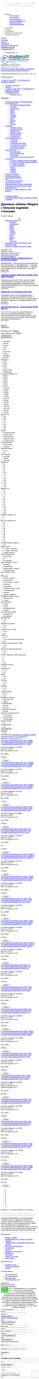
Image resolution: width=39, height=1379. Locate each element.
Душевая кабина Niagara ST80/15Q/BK (15, 1079)
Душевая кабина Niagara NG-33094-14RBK (16, 1169)
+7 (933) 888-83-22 (23, 80)
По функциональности (13, 138)
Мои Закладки (10, 1278)
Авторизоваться (7, 1339)
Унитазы (16, 176)
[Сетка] (4, 733)
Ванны (14, 187)
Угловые (13, 222)
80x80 (12, 226)
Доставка (8, 27)
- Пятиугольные (15, 134)
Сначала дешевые (29, 735)
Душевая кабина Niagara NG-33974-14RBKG (16, 766)
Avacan (12, 234)
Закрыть (4, 325)
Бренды (8, 87)
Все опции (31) (6, 729)
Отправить (5, 1352)
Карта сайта (9, 1258)
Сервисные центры (12, 34)
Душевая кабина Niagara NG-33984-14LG (15, 1012)
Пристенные (14, 224)
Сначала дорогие (7, 736)
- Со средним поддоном (18, 145)
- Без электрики (15, 152)
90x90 (12, 229)
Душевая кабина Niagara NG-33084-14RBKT (16, 1035)
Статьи (8, 1268)
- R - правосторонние (17, 165)
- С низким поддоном (17, 146)
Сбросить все (6, 335)
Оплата (8, 29)
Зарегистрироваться (8, 1322)
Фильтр (4, 731)
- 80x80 (12, 110)
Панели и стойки (25, 189)
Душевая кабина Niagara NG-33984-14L (15, 968)
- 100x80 (12, 117)
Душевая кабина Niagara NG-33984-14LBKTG (17, 946)
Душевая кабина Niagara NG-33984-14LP (15, 1103)
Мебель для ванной (15, 181)
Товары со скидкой (12, 85)
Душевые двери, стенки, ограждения (18, 184)
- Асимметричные (16, 129)
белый (19, 333)
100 (16, 738)
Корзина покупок (16, 23)
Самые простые (11, 150)
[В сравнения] (10, 783)
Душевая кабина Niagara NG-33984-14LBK (16, 810)
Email (3, 1312)
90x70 (12, 227)
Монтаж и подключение (14, 33)
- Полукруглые (15, 136)
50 (13, 738)
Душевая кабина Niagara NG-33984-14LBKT (16, 924)
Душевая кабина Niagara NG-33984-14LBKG (16, 880)
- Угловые (13, 107)
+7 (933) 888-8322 (12, 1290)
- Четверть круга (16, 127)
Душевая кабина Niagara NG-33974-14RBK (16, 744)
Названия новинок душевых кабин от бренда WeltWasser (17, 259)
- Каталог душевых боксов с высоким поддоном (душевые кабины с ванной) (23, 161)
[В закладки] (2, 783)
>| (5, 1206)
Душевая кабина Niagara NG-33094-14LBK (16, 1147)
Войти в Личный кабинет (10, 1318)
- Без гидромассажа (17, 153)
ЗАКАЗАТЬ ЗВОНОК (8, 82)
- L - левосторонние (17, 164)
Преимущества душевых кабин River (16, 292)
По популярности (11, 103)
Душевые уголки (25, 186)
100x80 (12, 231)
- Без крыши (14, 155)
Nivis (11, 239)
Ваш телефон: (6, 1331)
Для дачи (13, 241)
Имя (2, 1345)
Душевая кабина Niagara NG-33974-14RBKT (16, 788)
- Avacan (13, 124)
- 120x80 (12, 171)
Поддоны (17, 182)
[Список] (2, 733)
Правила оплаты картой (13, 1251)
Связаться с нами (11, 1256)
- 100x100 (13, 115)
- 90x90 (12, 112)
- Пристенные (14, 109)
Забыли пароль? (7, 1316)
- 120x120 (13, 172)
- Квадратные (15, 131)
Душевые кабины (26, 102)
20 (11, 738)
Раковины (18, 178)
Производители (10, 1265)
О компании (9, 31)
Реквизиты (9, 1253)
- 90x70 (12, 114)
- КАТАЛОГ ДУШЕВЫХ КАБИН (20, 105)
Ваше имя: (4, 1326)
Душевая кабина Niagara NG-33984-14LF (15, 1125)
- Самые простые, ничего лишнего (22, 157)
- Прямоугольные (16, 133)
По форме (8, 126)
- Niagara (13, 121)
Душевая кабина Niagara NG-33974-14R (15, 832)
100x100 (12, 232)
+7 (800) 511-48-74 (7, 80)
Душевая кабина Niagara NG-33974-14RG (15, 902)
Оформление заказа (17, 24)
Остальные (9, 159)
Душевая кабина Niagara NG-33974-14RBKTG (17, 858)
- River (12, 119)
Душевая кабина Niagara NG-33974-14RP (15, 990)
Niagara (12, 238)
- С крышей (13, 141)
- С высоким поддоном (18, 143)
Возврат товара (11, 1237)
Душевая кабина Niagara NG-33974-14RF (15, 1057)
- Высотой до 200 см (17, 148)
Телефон (4, 1349)
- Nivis (12, 122)
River (11, 236)
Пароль (3, 1314)
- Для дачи (13, 140)
